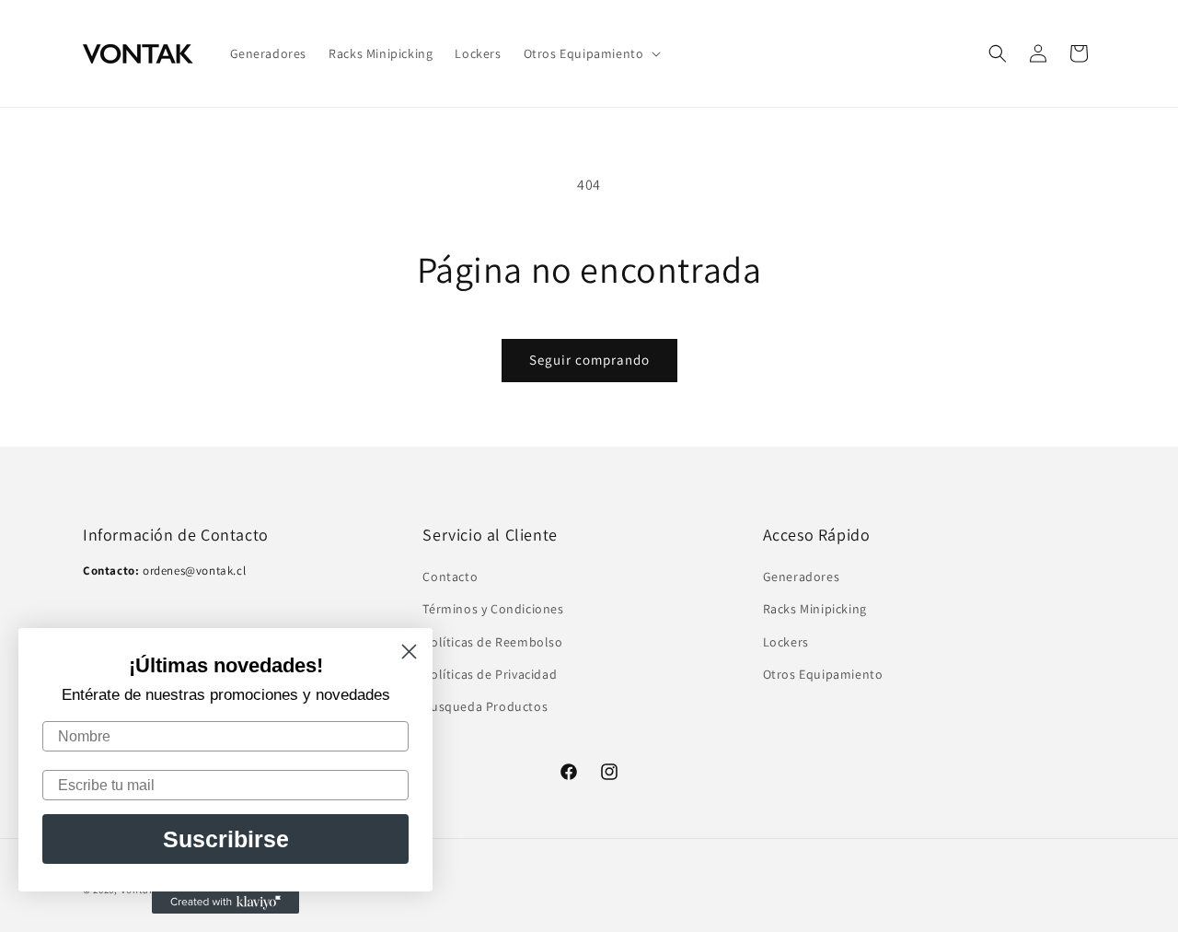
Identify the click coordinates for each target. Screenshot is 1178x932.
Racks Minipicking (815, 609)
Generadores (801, 577)
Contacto (450, 577)
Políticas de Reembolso (492, 642)
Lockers (786, 642)
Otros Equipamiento (823, 674)
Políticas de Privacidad (489, 674)
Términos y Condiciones (492, 609)
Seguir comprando (589, 359)
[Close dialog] (409, 651)
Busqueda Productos (485, 706)
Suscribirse (226, 839)
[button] (591, 53)
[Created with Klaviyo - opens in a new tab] (225, 902)
